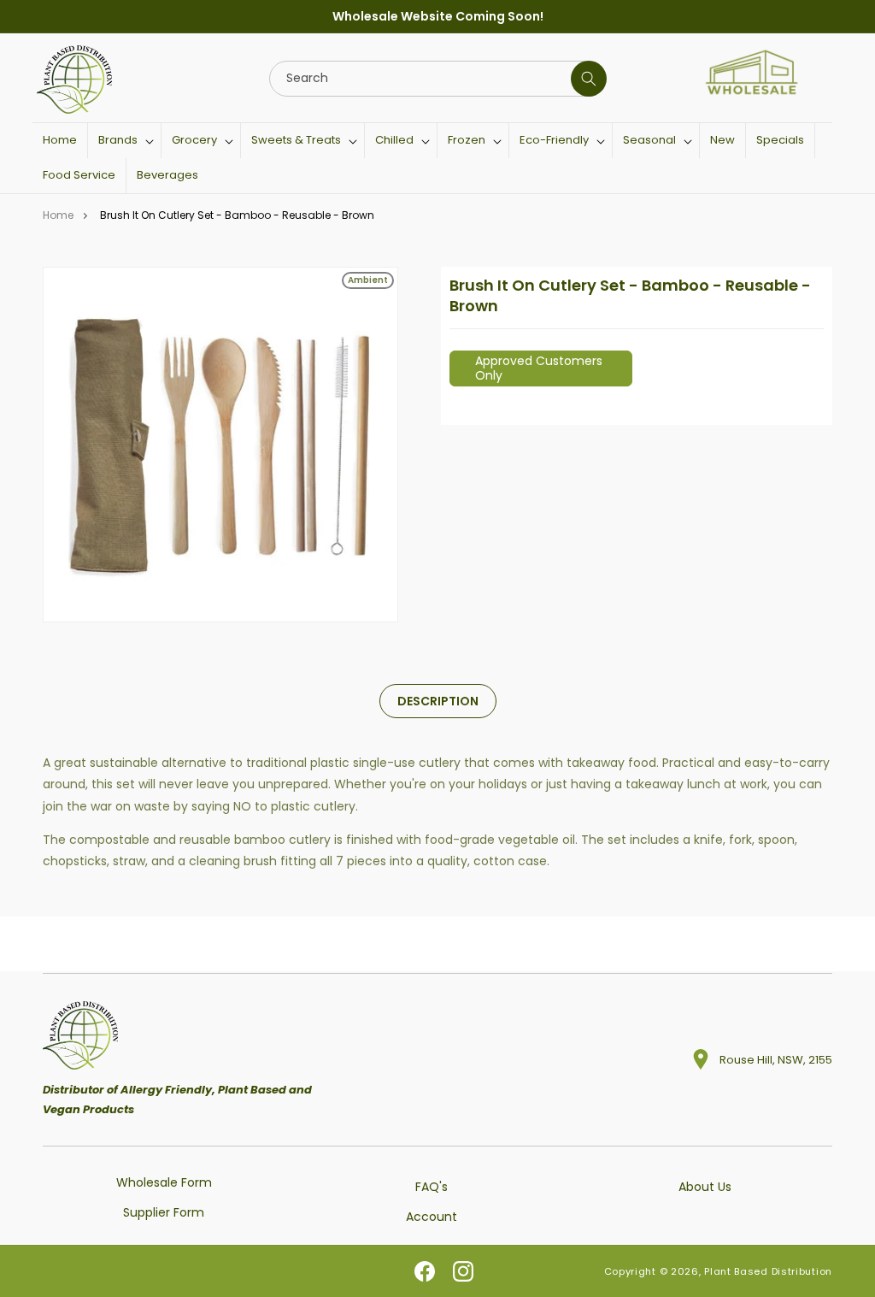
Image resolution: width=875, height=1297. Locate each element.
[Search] (589, 79)
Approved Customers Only (538, 368)
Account (431, 1216)
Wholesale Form (164, 1182)
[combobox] (437, 79)
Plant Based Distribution (768, 1271)
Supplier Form (163, 1212)
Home (58, 215)
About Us (704, 1186)
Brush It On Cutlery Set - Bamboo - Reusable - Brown (237, 215)
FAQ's (431, 1186)
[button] (124, 140)
